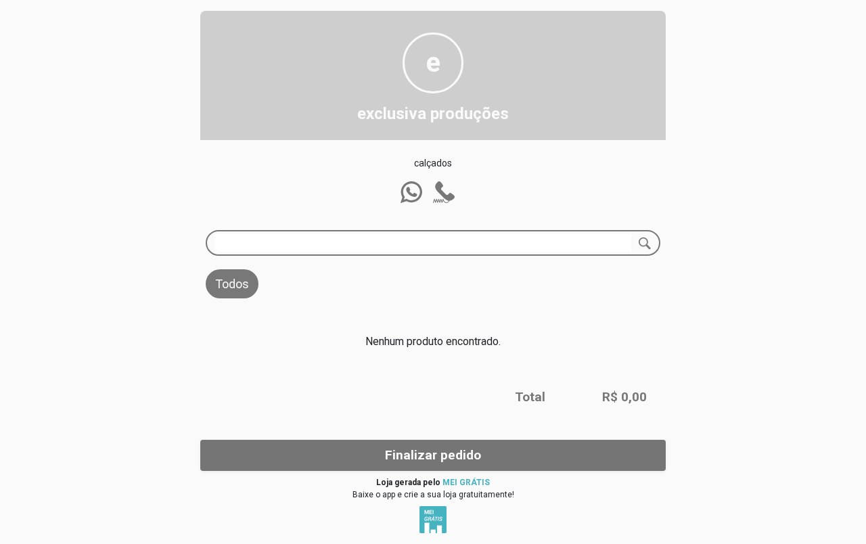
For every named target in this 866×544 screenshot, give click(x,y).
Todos (232, 284)
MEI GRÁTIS (466, 482)
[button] (411, 192)
